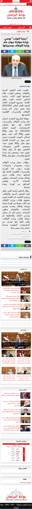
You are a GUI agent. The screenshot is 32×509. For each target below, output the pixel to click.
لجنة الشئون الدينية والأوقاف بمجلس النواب (20, 233)
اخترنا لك (23, 329)
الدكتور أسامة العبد (26, 236)
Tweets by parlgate (25, 482)
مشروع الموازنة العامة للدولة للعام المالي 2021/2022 (18, 238)
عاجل (29, 4)
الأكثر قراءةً (22, 389)
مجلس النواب (21, 31)
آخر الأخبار (23, 269)
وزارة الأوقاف (24, 231)
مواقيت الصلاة (21, 440)
